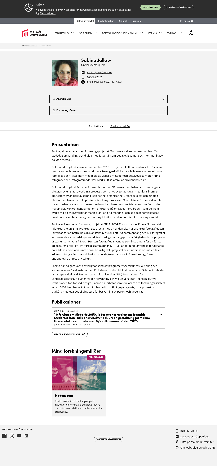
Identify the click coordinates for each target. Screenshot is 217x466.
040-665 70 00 (189, 431)
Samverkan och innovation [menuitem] (120, 32)
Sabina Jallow (45, 46)
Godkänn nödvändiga (178, 7)
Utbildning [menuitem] (62, 32)
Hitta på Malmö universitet (196, 442)
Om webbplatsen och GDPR (197, 447)
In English (185, 21)
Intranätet (136, 21)
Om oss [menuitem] (152, 32)
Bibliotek (123, 21)
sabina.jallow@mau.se (99, 72)
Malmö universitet (85, 21)
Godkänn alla (150, 7)
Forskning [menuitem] (86, 32)
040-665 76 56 (94, 77)
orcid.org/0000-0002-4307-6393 (104, 81)
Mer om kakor (48, 13)
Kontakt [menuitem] (172, 32)
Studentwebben (106, 21)
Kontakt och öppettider (194, 436)
